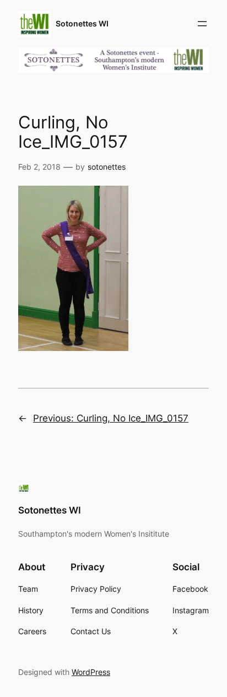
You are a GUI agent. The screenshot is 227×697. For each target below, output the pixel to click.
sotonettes (107, 166)
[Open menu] (202, 23)
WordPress (91, 672)
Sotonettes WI (82, 23)
